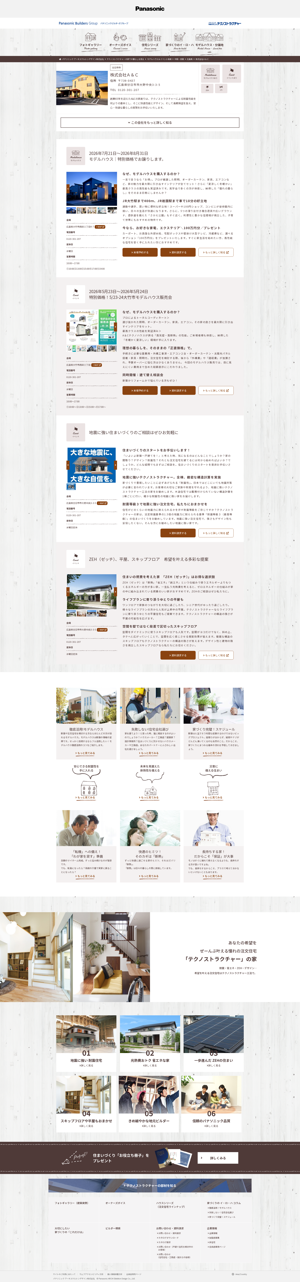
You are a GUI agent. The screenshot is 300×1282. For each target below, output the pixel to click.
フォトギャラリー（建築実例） (72, 1203)
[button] (115, 188)
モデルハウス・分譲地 (209, 48)
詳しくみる (218, 1158)
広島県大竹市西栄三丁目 (78, 364)
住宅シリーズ (150, 46)
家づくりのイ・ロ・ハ (180, 46)
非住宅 (212, 1242)
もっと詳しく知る (215, 252)
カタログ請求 (164, 1242)
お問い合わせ (174, 1256)
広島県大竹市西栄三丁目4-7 (80, 226)
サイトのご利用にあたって (64, 1274)
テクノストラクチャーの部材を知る (151, 1185)
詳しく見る (87, 1065)
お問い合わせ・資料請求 (170, 1228)
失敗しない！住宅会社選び (221, 1212)
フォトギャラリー (90, 46)
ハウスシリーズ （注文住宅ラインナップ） (171, 1205)
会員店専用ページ (217, 1246)
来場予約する (141, 252)
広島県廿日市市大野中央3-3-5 (81, 503)
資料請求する (179, 252)
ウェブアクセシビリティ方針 (91, 1274)
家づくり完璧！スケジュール (222, 1216)
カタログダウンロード (168, 1237)
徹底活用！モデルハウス (220, 1207)
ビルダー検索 (112, 1228)
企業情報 (212, 1228)
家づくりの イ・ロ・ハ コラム (224, 1203)
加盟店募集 (214, 1237)
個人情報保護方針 (114, 1274)
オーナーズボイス (120, 46)
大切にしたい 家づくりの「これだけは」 (70, 1230)
